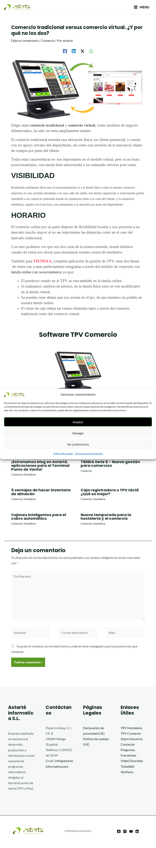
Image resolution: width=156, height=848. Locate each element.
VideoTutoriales (132, 761)
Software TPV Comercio (78, 334)
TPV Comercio (131, 733)
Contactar (128, 744)
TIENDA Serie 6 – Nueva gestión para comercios (110, 463)
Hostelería (30, 474)
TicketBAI (127, 766)
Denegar (78, 433)
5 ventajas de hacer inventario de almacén (41, 491)
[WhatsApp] (91, 51)
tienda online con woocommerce (36, 272)
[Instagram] (125, 831)
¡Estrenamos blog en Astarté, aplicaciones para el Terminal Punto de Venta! (40, 465)
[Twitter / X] (82, 51)
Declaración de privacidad (89, 453)
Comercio (48, 40)
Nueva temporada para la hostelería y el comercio (106, 516)
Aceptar (78, 422)
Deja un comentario (25, 40)
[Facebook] (65, 51)
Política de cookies (63, 453)
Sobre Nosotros (132, 739)
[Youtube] (131, 831)
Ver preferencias (78, 444)
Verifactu (127, 772)
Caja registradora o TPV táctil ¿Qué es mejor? (110, 491)
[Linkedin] (74, 51)
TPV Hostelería (131, 728)
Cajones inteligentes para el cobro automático (38, 516)
